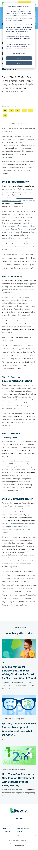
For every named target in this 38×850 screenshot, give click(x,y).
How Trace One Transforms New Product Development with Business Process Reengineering (18, 780)
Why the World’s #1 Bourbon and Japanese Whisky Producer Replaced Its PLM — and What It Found (19, 672)
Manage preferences (19, 53)
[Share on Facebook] (18, 123)
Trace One (18, 91)
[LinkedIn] (17, 818)
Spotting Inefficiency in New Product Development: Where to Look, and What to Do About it (19, 729)
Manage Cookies (19, 845)
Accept (19, 58)
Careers (4, 828)
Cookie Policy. (26, 38)
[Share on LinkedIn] (22, 123)
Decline (19, 63)
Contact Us (6, 831)
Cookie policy (30, 843)
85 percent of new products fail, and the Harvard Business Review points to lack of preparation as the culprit (19, 229)
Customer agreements (10, 843)
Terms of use (22, 843)
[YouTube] (21, 818)
